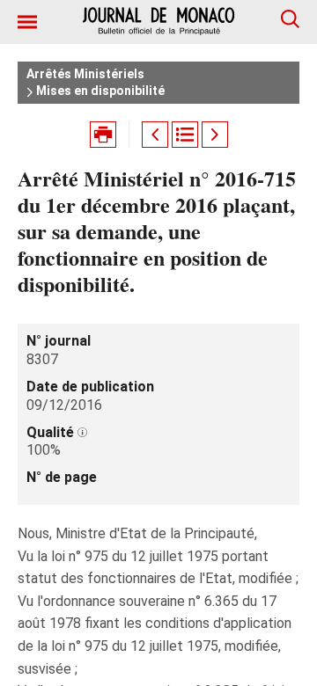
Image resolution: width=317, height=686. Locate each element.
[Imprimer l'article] (103, 134)
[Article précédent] (155, 134)
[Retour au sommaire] (185, 134)
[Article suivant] (215, 134)
